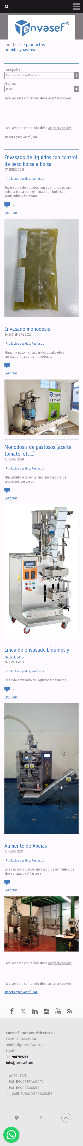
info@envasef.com (20, 1063)
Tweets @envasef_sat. (21, 137)
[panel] (17, 1118)
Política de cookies (24, 1088)
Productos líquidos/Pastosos (25, 179)
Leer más (10, 212)
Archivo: (10, 83)
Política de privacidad (26, 1081)
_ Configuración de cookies (30, 1094)
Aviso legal (18, 1076)
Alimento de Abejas (25, 846)
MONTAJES (13, 44)
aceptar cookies (59, 98)
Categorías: (12, 70)
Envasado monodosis (27, 329)
